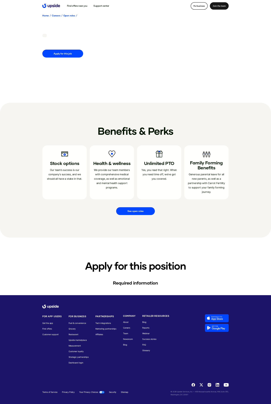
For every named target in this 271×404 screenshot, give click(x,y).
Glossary (146, 350)
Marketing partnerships (105, 329)
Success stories (149, 339)
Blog (125, 344)
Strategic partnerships (79, 357)
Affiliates (99, 334)
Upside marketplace (78, 340)
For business (199, 6)
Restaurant (73, 334)
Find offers (47, 329)
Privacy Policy (68, 392)
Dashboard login (76, 362)
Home (45, 15)
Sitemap (124, 392)
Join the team (219, 6)
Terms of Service (49, 392)
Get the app (47, 323)
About (125, 322)
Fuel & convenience (77, 323)
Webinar (146, 333)
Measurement (75, 345)
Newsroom (128, 339)
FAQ (144, 344)
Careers (56, 15)
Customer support (50, 334)
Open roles (69, 15)
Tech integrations (103, 323)
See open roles (135, 211)
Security (112, 392)
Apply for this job (63, 53)
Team (125, 333)
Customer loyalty (76, 351)
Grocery (72, 329)
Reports (145, 328)
